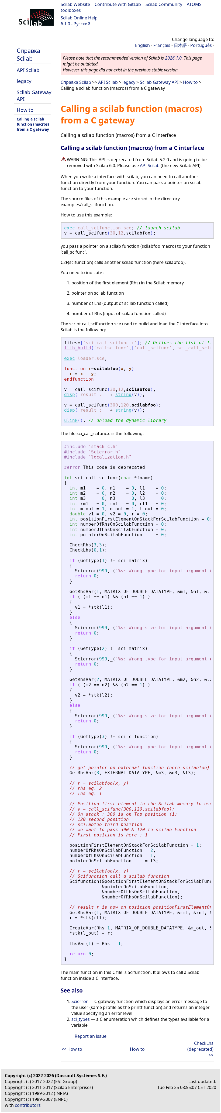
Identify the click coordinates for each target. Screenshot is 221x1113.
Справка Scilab (28, 54)
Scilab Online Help (79, 18)
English (142, 45)
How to (25, 109)
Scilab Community (164, 4)
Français (161, 45)
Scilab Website (75, 4)
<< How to (71, 1049)
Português (201, 45)
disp (69, 394)
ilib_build (77, 347)
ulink (71, 420)
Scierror (79, 1001)
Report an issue (90, 1036)
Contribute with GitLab (118, 4)
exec (69, 227)
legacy (24, 81)
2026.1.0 (173, 58)
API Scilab (28, 70)
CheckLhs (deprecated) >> (200, 1049)
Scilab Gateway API (159, 82)
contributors (28, 1105)
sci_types (80, 1019)
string (123, 394)
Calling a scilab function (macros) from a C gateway (33, 124)
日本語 (180, 45)
